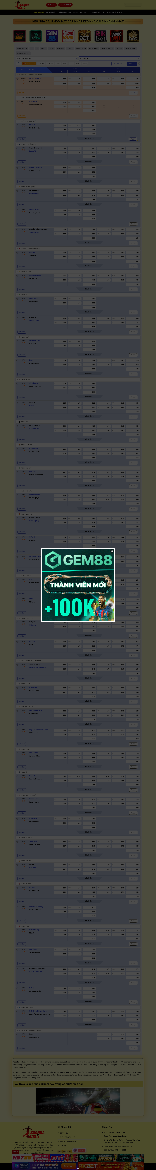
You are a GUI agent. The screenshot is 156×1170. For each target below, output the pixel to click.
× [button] (112, 551)
